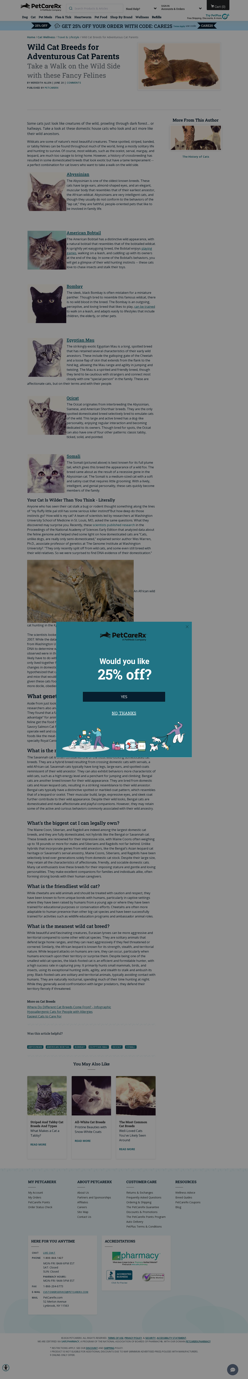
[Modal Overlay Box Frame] (124, 689)
